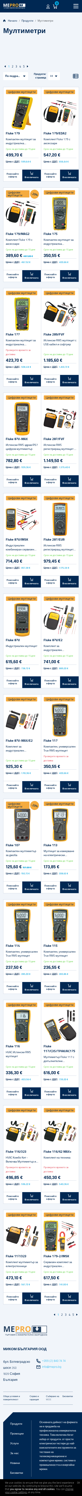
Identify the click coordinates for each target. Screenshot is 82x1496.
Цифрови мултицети (22, 92)
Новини (15, 1463)
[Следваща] (27, 66)
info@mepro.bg (51, 1367)
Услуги (14, 1443)
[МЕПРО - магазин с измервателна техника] (14, 6)
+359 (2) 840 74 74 (54, 1361)
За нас (14, 1453)
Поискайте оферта (13, 175)
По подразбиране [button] (16, 76)
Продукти (27, 20)
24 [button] (51, 76)
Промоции (17, 1434)
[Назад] (5, 66)
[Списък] (75, 76)
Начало (12, 20)
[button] (48, 6)
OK (78, 1482)
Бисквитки (16, 1473)
